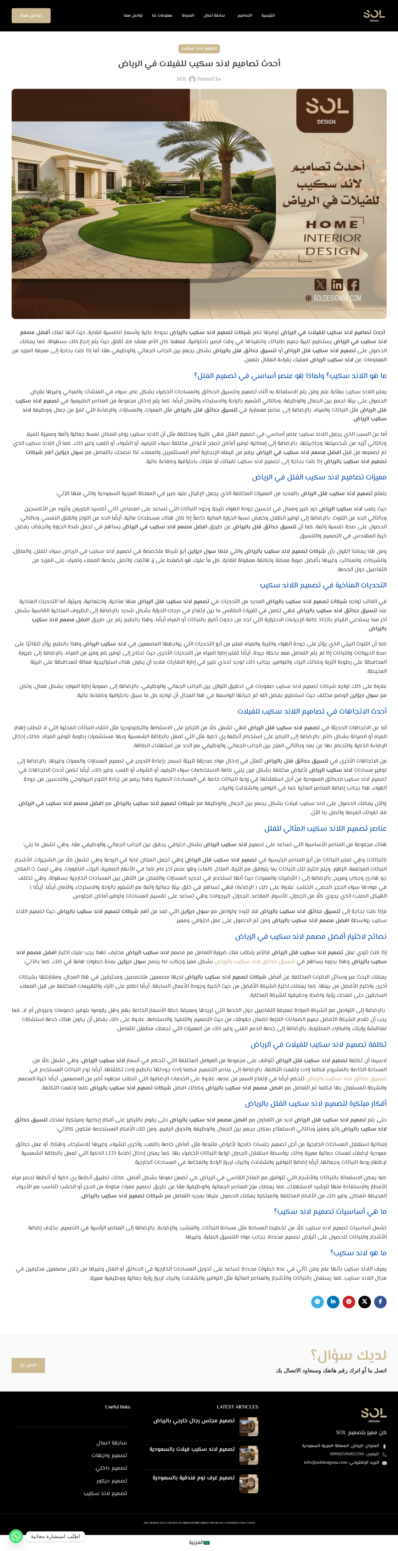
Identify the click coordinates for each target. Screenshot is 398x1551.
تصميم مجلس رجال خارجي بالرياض (194, 1421)
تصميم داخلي (111, 1468)
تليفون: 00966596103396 (354, 1454)
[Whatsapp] (16, 1536)
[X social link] (364, 1302)
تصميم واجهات (109, 1455)
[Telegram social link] (317, 1302)
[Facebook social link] (380, 1302)
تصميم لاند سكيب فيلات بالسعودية (192, 1449)
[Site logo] (374, 15)
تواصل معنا (31, 15)
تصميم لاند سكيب (199, 48)
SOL (182, 79)
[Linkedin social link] (333, 1302)
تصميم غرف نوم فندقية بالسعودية (194, 1478)
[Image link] (374, 1415)
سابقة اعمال (111, 1443)
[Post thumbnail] (248, 1426)
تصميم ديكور (112, 1481)
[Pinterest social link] (349, 1302)
